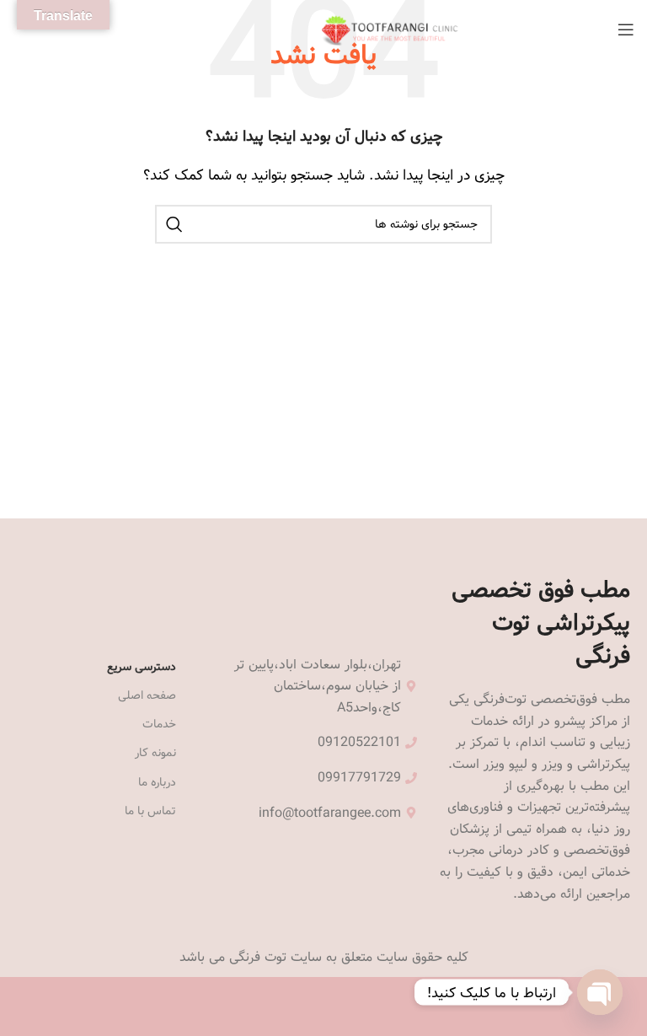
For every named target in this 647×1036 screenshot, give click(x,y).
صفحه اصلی (147, 695)
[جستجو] (174, 224)
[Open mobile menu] (626, 29)
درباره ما (157, 782)
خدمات (159, 724)
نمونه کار (155, 753)
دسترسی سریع (141, 667)
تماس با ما (150, 811)
